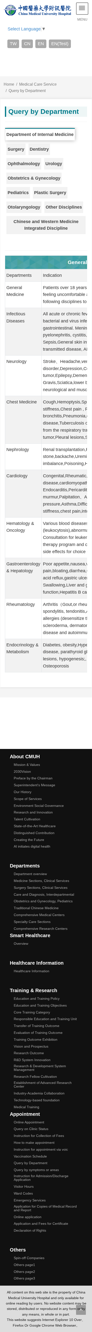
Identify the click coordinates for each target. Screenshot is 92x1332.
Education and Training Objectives (40, 1005)
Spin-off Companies (29, 1258)
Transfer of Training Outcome (36, 1026)
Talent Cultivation (27, 819)
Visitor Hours (24, 1186)
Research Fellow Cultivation (35, 1077)
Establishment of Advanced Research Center (43, 1084)
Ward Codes (23, 1193)
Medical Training (26, 1107)
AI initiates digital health (32, 846)
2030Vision (22, 771)
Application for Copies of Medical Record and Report (45, 1208)
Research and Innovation (33, 812)
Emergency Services (30, 1200)
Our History (22, 792)
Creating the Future (29, 840)
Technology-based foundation (37, 1100)
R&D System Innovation (32, 1060)
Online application (27, 1217)
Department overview (30, 874)
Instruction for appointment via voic (41, 1149)
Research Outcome (29, 1053)
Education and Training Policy (37, 998)
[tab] (40, 134)
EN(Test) (59, 43)
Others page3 (24, 1278)
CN (27, 43)
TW (13, 43)
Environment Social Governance (39, 806)
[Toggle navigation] (82, 8)
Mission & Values (27, 765)
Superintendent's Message (34, 785)
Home (9, 84)
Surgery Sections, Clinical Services (40, 888)
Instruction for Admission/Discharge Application (41, 1178)
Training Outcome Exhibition (35, 1039)
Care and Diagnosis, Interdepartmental (44, 894)
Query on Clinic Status (31, 1129)
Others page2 (24, 1272)
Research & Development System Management (40, 1068)
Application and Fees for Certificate (41, 1223)
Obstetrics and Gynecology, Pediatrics (43, 901)
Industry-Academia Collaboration (39, 1093)
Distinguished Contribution (34, 833)
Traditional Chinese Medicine (36, 908)
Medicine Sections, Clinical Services (41, 881)
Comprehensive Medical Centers (39, 915)
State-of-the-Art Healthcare (35, 826)
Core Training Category (32, 1012)
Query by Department (27, 91)
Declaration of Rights (30, 1230)
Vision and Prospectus (31, 1046)
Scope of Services (28, 799)
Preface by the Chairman (33, 778)
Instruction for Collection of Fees (39, 1136)
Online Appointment (29, 1122)
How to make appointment (34, 1143)
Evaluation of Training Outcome (38, 1033)
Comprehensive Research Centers (40, 929)
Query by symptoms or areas (36, 1170)
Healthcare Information (31, 971)
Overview (21, 944)
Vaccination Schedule (30, 1156)
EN (41, 43)
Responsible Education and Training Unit (45, 1019)
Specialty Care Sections (32, 922)
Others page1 (24, 1265)
